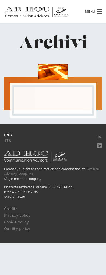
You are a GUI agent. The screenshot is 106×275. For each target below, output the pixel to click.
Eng (8, 135)
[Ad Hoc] (53, 12)
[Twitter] (99, 137)
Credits (11, 209)
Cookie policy (16, 222)
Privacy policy (17, 216)
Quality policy (17, 229)
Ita (8, 141)
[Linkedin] (99, 145)
